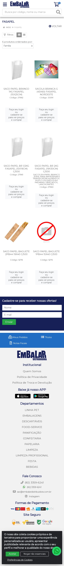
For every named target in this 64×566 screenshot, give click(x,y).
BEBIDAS (32, 466)
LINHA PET (32, 409)
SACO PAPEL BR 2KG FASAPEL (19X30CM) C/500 (46, 168)
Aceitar (12, 554)
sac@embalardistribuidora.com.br (34, 491)
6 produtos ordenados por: (17, 41)
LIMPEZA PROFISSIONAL (32, 455)
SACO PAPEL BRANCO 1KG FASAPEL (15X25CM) (16, 91)
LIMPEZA (32, 449)
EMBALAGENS (32, 415)
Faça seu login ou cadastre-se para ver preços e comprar (16, 114)
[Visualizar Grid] (19, 34)
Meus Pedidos (19, 337)
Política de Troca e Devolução (32, 382)
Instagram (34, 496)
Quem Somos (32, 371)
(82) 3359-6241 (34, 487)
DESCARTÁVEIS (32, 421)
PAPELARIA (32, 444)
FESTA (32, 461)
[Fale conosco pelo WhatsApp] (56, 551)
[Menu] (5, 4)
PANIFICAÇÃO (32, 432)
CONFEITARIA (32, 438)
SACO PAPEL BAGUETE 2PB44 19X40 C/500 (16, 253)
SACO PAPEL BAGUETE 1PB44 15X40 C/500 (46, 253)
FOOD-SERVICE (32, 427)
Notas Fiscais (20, 343)
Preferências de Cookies (19, 560)
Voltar (56, 26)
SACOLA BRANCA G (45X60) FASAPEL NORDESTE (46, 91)
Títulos (48, 337)
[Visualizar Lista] (24, 34)
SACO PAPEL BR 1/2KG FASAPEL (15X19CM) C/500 (16, 168)
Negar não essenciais (35, 554)
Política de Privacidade (32, 376)
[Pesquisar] (58, 12)
